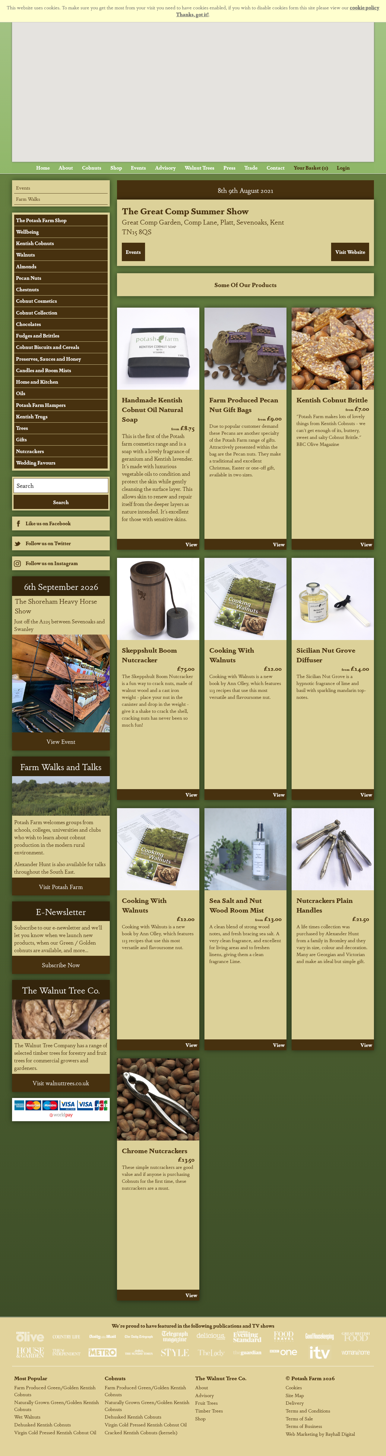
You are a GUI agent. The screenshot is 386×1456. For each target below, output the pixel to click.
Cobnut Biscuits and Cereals (47, 347)
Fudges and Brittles (37, 335)
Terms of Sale (299, 1418)
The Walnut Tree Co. (220, 1378)
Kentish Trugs (32, 416)
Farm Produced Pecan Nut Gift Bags (243, 404)
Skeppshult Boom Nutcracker (149, 654)
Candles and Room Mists (43, 370)
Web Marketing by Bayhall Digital (320, 1433)
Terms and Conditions (308, 1410)
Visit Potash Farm (61, 886)
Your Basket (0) (311, 167)
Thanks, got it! (192, 14)
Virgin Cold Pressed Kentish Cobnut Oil (55, 1432)
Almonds (26, 266)
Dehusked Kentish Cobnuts (42, 1424)
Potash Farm (306, 1378)
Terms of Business (304, 1425)
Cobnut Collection (36, 312)
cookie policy (364, 7)
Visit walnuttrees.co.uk (61, 1083)
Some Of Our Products (245, 284)
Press (229, 167)
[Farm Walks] (61, 796)
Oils (20, 393)
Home (43, 167)
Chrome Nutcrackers (154, 1150)
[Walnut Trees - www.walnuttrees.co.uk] (61, 1019)
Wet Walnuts (27, 1416)
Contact (276, 167)
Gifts (21, 439)
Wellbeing (27, 231)
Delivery (295, 1402)
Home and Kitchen (37, 381)
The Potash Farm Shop (41, 220)
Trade (251, 167)
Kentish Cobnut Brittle (332, 399)
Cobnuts (91, 167)
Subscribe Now (61, 965)
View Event (60, 741)
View (191, 544)
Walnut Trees (199, 167)
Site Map (295, 1395)
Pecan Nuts (28, 277)
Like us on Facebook (48, 523)
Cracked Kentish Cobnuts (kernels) (141, 1432)
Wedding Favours (35, 462)
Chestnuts (27, 289)
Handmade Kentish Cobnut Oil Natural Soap (152, 409)
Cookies (294, 1387)
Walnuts (25, 254)
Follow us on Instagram (52, 563)
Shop (116, 167)
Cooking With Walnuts (231, 654)
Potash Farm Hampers (41, 405)
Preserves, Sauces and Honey (48, 358)
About (66, 167)
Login (343, 167)
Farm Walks (28, 198)
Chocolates (28, 324)
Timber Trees (209, 1410)
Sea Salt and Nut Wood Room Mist (236, 904)
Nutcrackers (30, 451)
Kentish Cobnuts (35, 243)
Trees (22, 427)
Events (138, 167)
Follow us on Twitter (48, 543)
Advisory (165, 167)
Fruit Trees (206, 1402)
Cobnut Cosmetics (36, 300)
